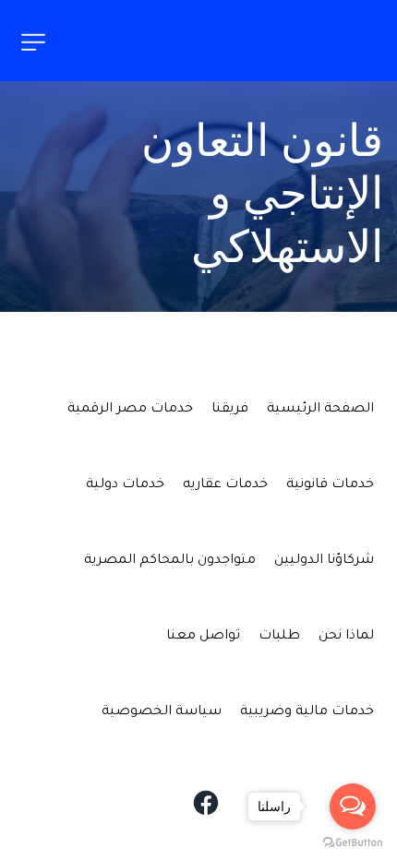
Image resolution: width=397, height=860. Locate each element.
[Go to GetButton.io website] (352, 841)
